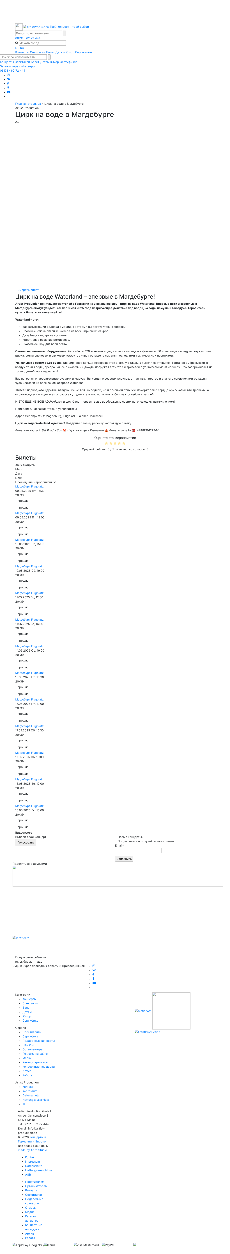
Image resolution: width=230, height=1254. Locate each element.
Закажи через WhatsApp (17, 66)
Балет (50, 52)
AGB (25, 1104)
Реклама (31, 1190)
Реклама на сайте (35, 1053)
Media (26, 1058)
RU (22, 48)
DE (17, 48)
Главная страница (28, 103)
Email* (119, 845)
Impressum (29, 1091)
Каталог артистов (35, 1062)
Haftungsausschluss (35, 1099)
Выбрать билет (28, 290)
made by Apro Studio (32, 1150)
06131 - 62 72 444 (27, 38)
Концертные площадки (38, 1066)
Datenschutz (31, 1095)
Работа (27, 1075)
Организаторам (33, 1049)
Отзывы (28, 1045)
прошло (23, 500)
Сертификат (83, 52)
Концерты (22, 52)
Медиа (29, 1212)
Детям (60, 52)
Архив (26, 1071)
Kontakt (27, 1087)
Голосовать (26, 842)
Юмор (70, 52)
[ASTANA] (115, 11)
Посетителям (32, 1032)
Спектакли (37, 52)
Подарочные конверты (38, 1040)
